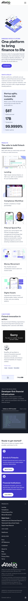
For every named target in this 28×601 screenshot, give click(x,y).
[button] (24, 3)
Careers (4, 554)
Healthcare (5, 532)
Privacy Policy (5, 556)
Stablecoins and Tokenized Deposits (12, 520)
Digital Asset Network (8, 525)
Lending (4, 507)
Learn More (8, 494)
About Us (4, 549)
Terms (3, 559)
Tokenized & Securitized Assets (10, 523)
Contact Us (6, 65)
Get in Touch (8, 469)
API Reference (6, 542)
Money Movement (7, 514)
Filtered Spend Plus (7, 512)
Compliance (5, 509)
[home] (6, 2)
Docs (3, 539)
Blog (3, 551)
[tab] (8, 377)
